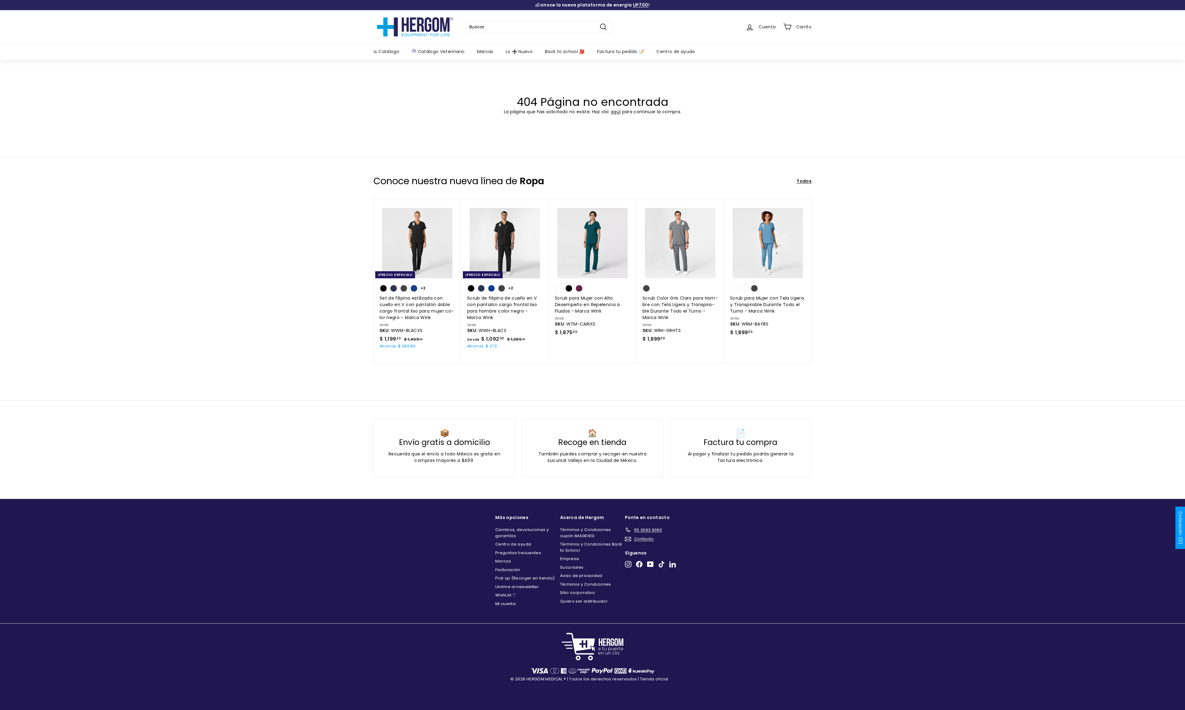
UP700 (640, 5)
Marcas (485, 51)
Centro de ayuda (675, 51)
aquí (616, 112)
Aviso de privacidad (581, 576)
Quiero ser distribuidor (584, 601)
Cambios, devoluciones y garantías (522, 533)
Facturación (507, 570)
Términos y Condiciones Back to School (591, 547)
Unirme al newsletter (517, 587)
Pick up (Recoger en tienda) (525, 578)
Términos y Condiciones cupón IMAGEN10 (585, 533)
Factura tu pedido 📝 (620, 51)
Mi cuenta (505, 604)
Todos (804, 181)
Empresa (569, 559)
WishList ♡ (506, 595)
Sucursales (572, 567)
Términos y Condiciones (585, 584)
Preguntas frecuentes (518, 553)
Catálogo (388, 51)
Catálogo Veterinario (440, 51)
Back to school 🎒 (565, 51)
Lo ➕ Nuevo (519, 51)
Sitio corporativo (577, 593)
